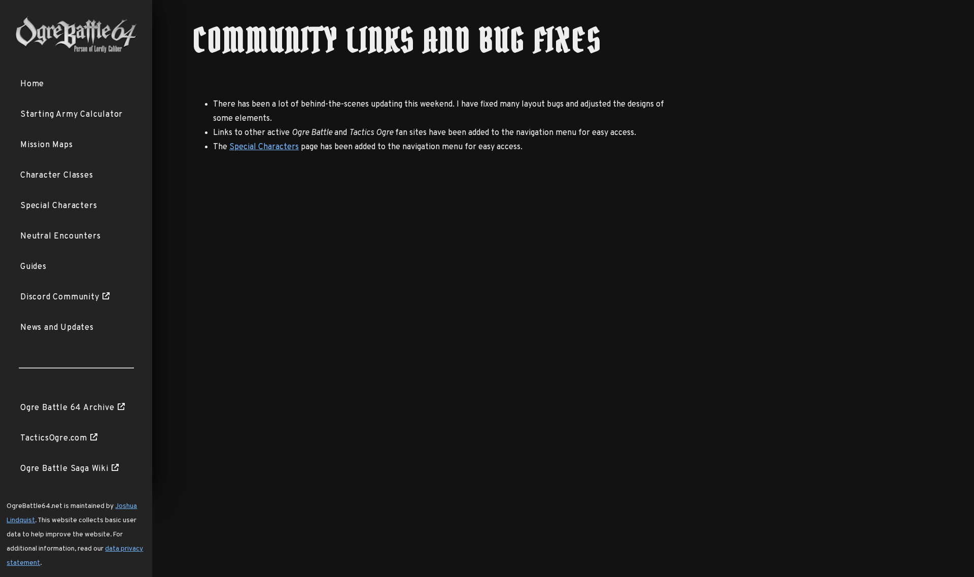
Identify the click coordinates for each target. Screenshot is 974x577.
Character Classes (56, 176)
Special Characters (58, 206)
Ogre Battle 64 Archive (67, 408)
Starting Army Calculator (71, 115)
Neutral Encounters (60, 236)
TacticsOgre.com (53, 438)
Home (32, 84)
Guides (33, 267)
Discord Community (59, 297)
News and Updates (57, 328)
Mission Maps (46, 145)
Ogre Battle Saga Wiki (64, 469)
